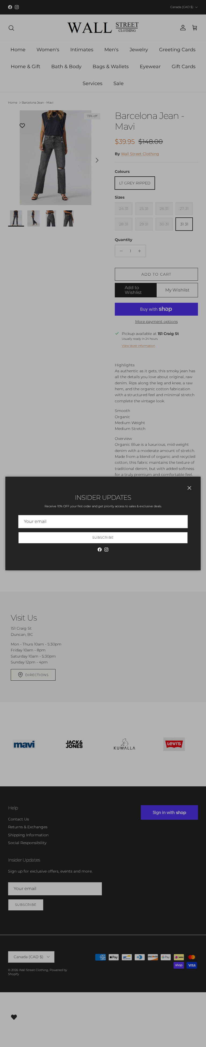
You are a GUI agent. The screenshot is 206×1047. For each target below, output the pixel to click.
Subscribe (103, 537)
